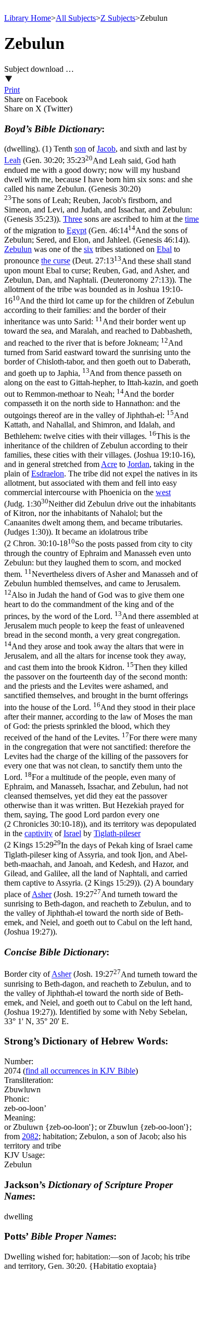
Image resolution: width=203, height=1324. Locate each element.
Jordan (138, 464)
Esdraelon (47, 473)
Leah (12, 160)
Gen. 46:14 (95, 235)
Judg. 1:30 (100, 517)
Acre (109, 464)
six (88, 249)
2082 (30, 1136)
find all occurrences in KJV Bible (80, 1070)
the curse (55, 261)
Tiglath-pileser (117, 833)
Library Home (27, 18)
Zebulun (18, 249)
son (80, 148)
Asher (42, 894)
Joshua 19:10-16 (101, 372)
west (163, 492)
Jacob (106, 148)
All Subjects (76, 18)
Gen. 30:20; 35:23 (98, 189)
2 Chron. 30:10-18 (101, 684)
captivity (38, 833)
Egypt (76, 230)
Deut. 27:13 (97, 270)
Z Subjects (117, 18)
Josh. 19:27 (98, 913)
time (192, 219)
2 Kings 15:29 (98, 864)
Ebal (164, 249)
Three (72, 219)
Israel (72, 833)
